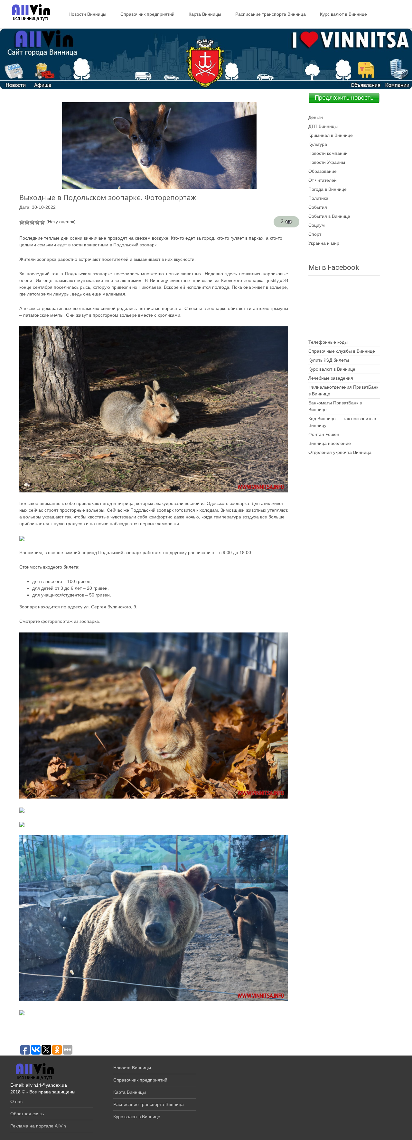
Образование (322, 171)
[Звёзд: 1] (21, 222)
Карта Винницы (205, 14)
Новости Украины (326, 162)
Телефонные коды (328, 342)
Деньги (315, 117)
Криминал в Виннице (330, 135)
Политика (318, 198)
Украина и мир (323, 243)
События (317, 207)
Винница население (329, 443)
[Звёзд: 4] (37, 222)
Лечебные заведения (330, 378)
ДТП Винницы (323, 126)
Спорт (314, 234)
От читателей (322, 180)
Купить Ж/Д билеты (328, 360)
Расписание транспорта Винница (270, 14)
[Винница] (28, 13)
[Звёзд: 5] (42, 222)
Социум (316, 225)
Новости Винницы (87, 14)
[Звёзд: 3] (32, 222)
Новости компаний (328, 153)
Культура (317, 144)
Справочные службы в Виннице (341, 351)
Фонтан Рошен (323, 434)
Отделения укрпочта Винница (339, 452)
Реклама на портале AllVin (38, 1125)
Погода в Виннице (327, 189)
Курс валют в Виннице (343, 14)
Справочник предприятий (147, 14)
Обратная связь (27, 1113)
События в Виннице (329, 216)
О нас (16, 1101)
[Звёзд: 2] (27, 222)
